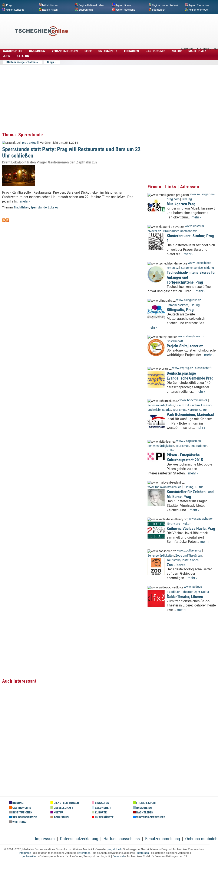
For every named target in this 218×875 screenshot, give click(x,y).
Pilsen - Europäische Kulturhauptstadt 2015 (185, 457)
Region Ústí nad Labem (92, 5)
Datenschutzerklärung (79, 838)
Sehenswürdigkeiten (161, 405)
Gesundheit (102, 808)
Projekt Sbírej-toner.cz (185, 345)
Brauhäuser (171, 231)
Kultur (177, 51)
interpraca (143, 852)
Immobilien (144, 808)
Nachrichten (12, 51)
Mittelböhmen (50, 5)
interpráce (25, 852)
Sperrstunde (38, 207)
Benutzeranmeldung (162, 838)
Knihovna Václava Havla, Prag (191, 528)
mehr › (25, 201)
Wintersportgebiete (150, 817)
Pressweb (118, 856)
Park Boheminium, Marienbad (190, 414)
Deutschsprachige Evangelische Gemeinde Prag (190, 376)
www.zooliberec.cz (188, 550)
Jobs (6, 56)
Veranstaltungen (65, 51)
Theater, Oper (191, 592)
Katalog (23, 56)
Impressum (45, 838)
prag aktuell (30, 143)
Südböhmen (86, 9)
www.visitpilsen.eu (188, 441)
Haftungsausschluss (121, 838)
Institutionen (199, 446)
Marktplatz (197, 51)
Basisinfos (37, 51)
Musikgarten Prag (181, 203)
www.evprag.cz (183, 368)
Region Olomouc (198, 9)
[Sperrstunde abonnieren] (4, 221)
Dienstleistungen (66, 803)
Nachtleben (21, 207)
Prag (9, 5)
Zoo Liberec (176, 564)
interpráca (84, 852)
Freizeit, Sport (146, 803)
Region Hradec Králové (165, 5)
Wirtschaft (20, 822)
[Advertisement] (139, 24)
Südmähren (158, 9)
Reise (88, 51)
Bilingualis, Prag (180, 309)
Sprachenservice (192, 268)
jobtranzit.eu (30, 856)
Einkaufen (131, 51)
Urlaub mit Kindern (187, 405)
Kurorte (193, 410)
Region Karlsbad (15, 9)
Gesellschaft (175, 341)
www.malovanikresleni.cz (164, 487)
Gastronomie (155, 51)
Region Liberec (123, 5)
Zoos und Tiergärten (188, 555)
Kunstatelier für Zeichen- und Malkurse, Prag (190, 494)
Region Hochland (125, 9)
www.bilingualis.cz (188, 300)
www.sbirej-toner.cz (191, 336)
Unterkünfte (107, 51)
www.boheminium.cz (193, 400)
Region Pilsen (50, 9)
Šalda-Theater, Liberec (185, 596)
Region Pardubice (198, 5)
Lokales (53, 207)
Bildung (187, 199)
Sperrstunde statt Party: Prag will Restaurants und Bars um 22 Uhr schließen (71, 152)
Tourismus (179, 410)
